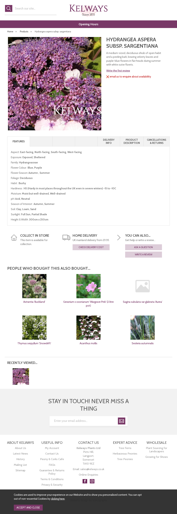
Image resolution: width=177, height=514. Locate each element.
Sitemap (20, 470)
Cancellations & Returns (156, 141)
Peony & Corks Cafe (52, 459)
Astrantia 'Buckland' (34, 301)
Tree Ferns (125, 448)
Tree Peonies (125, 459)
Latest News (20, 453)
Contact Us (52, 453)
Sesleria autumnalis (143, 343)
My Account (52, 448)
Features (19, 141)
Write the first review (118, 70)
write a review (143, 254)
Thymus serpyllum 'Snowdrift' (34, 343)
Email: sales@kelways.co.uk (88, 469)
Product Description (132, 141)
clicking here (58, 498)
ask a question (143, 247)
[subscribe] (121, 422)
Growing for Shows (156, 457)
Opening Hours (88, 24)
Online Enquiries (88, 474)
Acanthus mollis (88, 343)
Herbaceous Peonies (125, 453)
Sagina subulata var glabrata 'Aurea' (142, 301)
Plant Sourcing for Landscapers (156, 449)
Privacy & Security (52, 484)
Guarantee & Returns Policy (51, 472)
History (20, 459)
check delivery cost (91, 247)
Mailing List (20, 464)
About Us (20, 448)
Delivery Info (108, 141)
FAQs (52, 464)
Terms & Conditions (52, 479)
